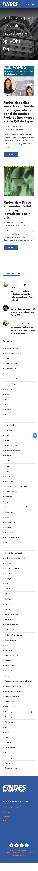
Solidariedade (10, 747)
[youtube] (22, 845)
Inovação (19, 129)
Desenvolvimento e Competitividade (17, 486)
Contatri (8, 461)
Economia (8, 497)
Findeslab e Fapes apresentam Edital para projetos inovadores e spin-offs (17, 210)
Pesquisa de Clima (11, 625)
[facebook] (11, 845)
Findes (7, 517)
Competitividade (10, 425)
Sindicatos (8, 742)
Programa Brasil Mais (12, 676)
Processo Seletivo (11, 655)
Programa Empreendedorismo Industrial (18, 681)
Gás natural (9, 532)
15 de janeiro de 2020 (14, 222)
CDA (7, 394)
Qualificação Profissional (13, 691)
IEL (6, 548)
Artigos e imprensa (11, 363)
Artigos (7, 358)
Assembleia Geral (11, 369)
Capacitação (9, 389)
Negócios (8, 604)
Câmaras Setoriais (11, 384)
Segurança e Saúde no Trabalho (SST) (18, 712)
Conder (8, 435)
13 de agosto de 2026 (18, 321)
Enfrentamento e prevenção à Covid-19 (18, 507)
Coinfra (7, 415)
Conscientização (11, 445)
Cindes (7, 399)
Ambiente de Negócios (13, 353)
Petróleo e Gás (10, 630)
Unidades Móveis (11, 768)
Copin (7, 466)
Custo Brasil (9, 481)
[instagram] (27, 845)
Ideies (7, 543)
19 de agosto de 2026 (18, 282)
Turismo (8, 763)
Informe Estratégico (12, 568)
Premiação (9, 650)
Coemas (8, 409)
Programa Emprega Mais (13, 686)
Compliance (9, 430)
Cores (7, 471)
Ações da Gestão (11, 348)
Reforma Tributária (11, 701)
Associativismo (10, 374)
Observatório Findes (12, 614)
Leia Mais (10, 154)
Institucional (9, 584)
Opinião (8, 619)
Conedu (8, 440)
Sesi (6, 737)
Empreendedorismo (12, 502)
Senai (26, 225)
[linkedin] (16, 845)
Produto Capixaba (11, 671)
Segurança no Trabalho (13, 717)
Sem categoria (10, 722)
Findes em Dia (10, 522)
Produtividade (10, 666)
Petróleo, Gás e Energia (13, 635)
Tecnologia (9, 758)
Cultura (7, 476)
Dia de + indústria (11, 491)
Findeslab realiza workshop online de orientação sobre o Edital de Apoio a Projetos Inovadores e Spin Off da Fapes (19, 112)
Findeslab (10, 129)
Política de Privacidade (12, 808)
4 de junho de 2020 (13, 126)
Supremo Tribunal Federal (14, 753)
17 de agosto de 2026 (18, 306)
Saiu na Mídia (10, 707)
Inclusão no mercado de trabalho (16, 558)
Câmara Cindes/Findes (13, 379)
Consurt (8, 456)
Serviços (8, 732)
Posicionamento (10, 640)
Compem (8, 420)
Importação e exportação (14, 553)
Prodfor (8, 660)
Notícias (8, 609)
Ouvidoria (6, 812)
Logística (8, 599)
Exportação (9, 512)
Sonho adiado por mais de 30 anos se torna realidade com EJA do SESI (23, 312)
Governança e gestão (12, 538)
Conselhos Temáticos (12, 450)
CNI (6, 404)
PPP (6, 645)
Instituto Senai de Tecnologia (15, 589)
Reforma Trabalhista (12, 696)
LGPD (7, 594)
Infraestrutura (9, 573)
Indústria (8, 563)
